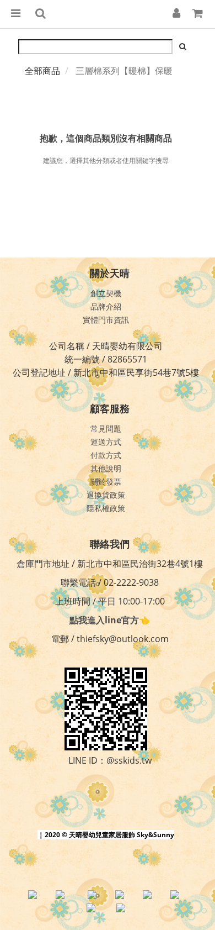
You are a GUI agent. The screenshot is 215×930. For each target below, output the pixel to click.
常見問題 (105, 428)
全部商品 (42, 71)
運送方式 (105, 442)
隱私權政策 (106, 508)
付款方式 (105, 455)
